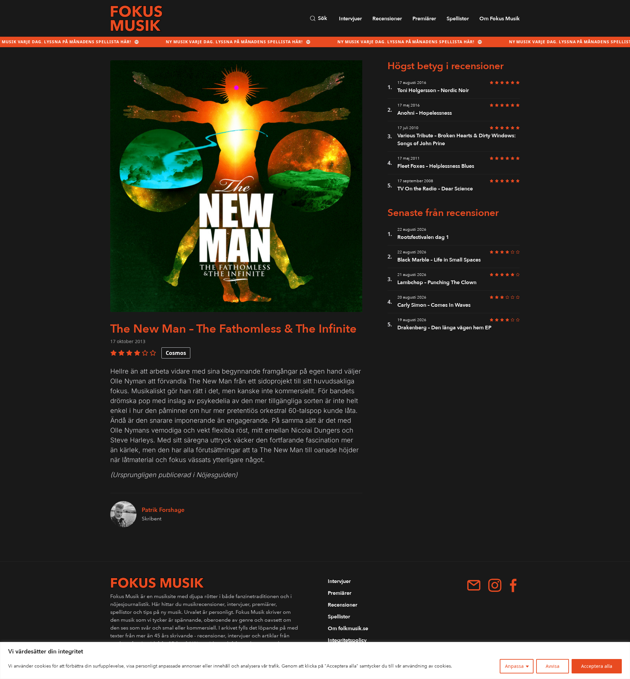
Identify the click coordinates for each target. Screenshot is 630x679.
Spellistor (458, 18)
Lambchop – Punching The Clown (436, 282)
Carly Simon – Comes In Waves (434, 305)
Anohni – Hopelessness (424, 113)
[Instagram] (494, 585)
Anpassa (514, 666)
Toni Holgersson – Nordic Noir (433, 90)
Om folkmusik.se (348, 628)
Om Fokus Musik (499, 18)
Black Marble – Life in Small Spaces (439, 259)
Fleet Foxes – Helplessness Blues (435, 166)
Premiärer (424, 18)
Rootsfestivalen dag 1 (423, 237)
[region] (315, 660)
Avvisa (552, 666)
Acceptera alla (596, 666)
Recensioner (387, 18)
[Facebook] (513, 585)
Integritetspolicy (347, 640)
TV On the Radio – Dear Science (435, 188)
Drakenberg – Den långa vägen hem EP (444, 327)
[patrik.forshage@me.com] (474, 585)
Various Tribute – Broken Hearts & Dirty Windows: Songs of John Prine (456, 139)
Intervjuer (350, 18)
